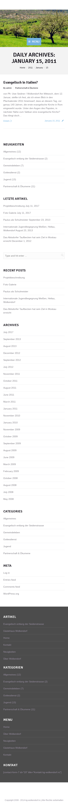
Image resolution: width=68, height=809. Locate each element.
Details (6, 121)
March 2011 (9, 401)
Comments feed (11, 586)
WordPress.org (11, 593)
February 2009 (11, 471)
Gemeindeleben (11, 165)
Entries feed (9, 579)
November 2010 (11, 415)
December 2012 (11, 353)
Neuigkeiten (9, 651)
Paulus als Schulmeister (15, 219)
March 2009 (9, 464)
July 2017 (8, 332)
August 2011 (9, 387)
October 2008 (10, 478)
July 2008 (8, 492)
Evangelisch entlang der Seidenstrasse (23, 158)
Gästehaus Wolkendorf (15, 631)
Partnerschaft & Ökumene (26, 88)
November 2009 (11, 429)
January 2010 (10, 422)
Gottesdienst (10, 172)
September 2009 (12, 443)
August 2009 (10, 450)
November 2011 (11, 374)
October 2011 (10, 381)
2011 (30, 68)
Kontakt (7, 644)
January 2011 (10, 408)
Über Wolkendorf (12, 658)
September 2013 (12, 339)
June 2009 (8, 457)
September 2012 (12, 360)
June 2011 (8, 394)
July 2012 (8, 367)
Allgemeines (9, 151)
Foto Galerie (9, 213)
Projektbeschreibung (14, 206)
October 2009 (10, 436)
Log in (6, 572)
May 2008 (8, 499)
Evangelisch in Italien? (20, 82)
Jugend (7, 179)
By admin (7, 88)
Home (22, 68)
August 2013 (10, 346)
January (39, 68)
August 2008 (10, 485)
